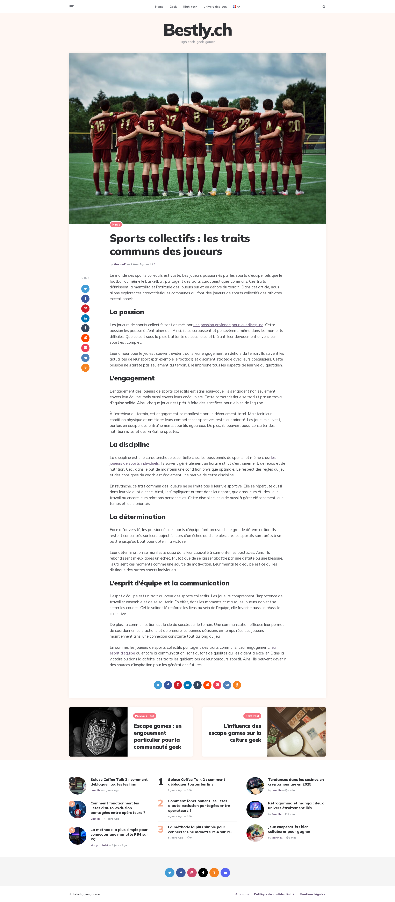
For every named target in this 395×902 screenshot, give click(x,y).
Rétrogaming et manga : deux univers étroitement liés (296, 805)
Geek (173, 6)
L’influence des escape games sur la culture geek (234, 732)
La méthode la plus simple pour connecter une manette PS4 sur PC (119, 834)
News (116, 224)
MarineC (277, 837)
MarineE (120, 264)
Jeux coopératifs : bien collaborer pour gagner (289, 829)
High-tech (190, 6)
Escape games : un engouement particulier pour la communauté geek (158, 736)
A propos (242, 894)
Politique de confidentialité (274, 894)
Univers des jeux (215, 6)
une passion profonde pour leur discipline (228, 324)
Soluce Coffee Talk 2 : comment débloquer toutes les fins (119, 782)
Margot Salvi (99, 845)
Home (159, 6)
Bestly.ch (197, 30)
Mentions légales (312, 894)
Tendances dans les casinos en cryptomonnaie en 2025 (296, 782)
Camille (95, 790)
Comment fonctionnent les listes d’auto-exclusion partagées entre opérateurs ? (118, 808)
